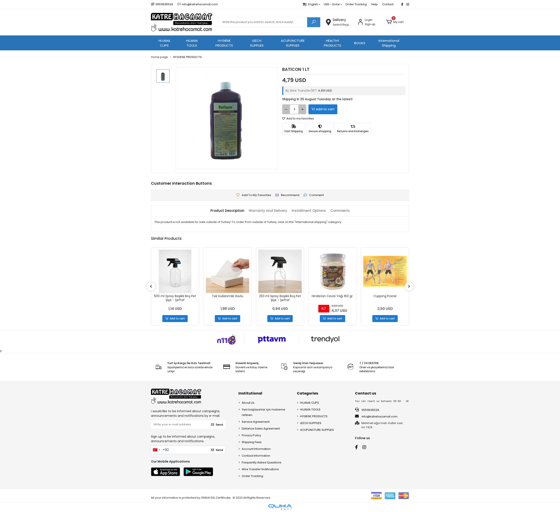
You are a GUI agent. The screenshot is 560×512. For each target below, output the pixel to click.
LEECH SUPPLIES (257, 43)
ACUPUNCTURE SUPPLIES (292, 43)
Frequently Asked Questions (261, 462)
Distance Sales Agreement (261, 428)
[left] (151, 286)
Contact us (365, 393)
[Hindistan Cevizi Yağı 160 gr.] (332, 271)
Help (374, 4)
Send (219, 425)
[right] (409, 286)
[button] (395, 22)
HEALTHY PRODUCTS (332, 43)
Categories (307, 393)
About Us (248, 403)
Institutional (250, 393)
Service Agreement (256, 422)
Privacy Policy (251, 435)
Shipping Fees (252, 442)
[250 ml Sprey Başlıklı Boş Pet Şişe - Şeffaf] (280, 271)
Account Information (256, 449)
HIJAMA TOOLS (192, 43)
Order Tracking (356, 4)
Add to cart (325, 109)
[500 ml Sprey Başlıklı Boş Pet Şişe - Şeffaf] (175, 271)
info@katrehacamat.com (379, 416)
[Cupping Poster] (385, 271)
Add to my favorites (300, 118)
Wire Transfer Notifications (260, 469)
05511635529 (370, 410)
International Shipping (388, 43)
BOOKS (359, 43)
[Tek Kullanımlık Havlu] (227, 271)
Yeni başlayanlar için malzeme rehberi (263, 412)
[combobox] (156, 450)
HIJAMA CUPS (164, 43)
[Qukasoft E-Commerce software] (280, 507)
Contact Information (256, 456)
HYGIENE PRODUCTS (224, 43)
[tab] (227, 211)
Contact (388, 4)
